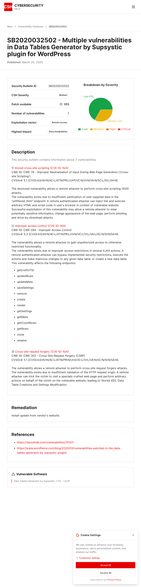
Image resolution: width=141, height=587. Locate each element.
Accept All (105, 565)
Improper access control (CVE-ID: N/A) (40, 226)
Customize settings (89, 558)
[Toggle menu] (133, 6)
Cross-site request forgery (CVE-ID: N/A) (42, 351)
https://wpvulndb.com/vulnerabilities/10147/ (45, 442)
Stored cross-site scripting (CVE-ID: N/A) (41, 168)
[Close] (133, 535)
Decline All (105, 572)
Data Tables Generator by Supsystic (34, 481)
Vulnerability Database (30, 26)
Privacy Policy (114, 579)
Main (10, 26)
